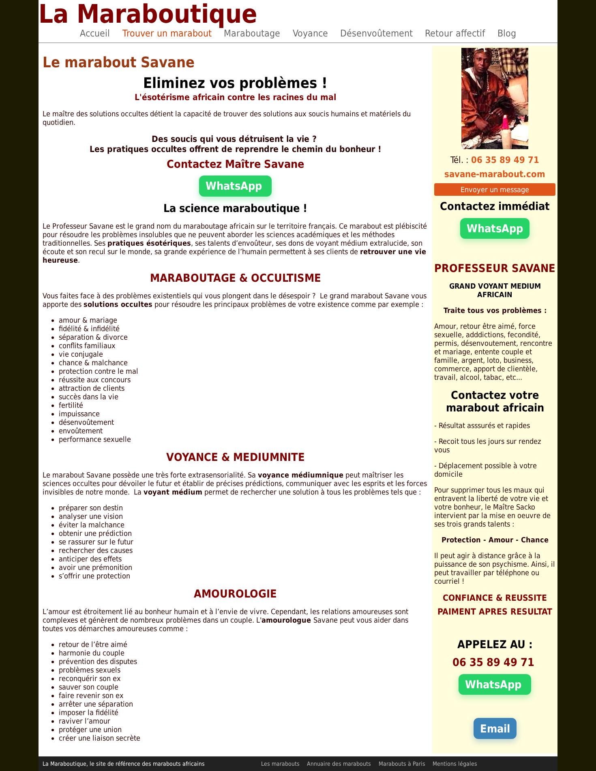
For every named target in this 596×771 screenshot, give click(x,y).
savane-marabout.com (494, 174)
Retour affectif (455, 33)
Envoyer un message (495, 189)
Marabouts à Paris (402, 763)
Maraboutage (252, 33)
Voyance (310, 33)
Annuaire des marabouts (339, 763)
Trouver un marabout (167, 33)
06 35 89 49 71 (505, 160)
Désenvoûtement (376, 33)
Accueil (95, 33)
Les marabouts (280, 763)
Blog (506, 33)
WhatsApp (235, 186)
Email (495, 728)
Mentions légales (455, 763)
